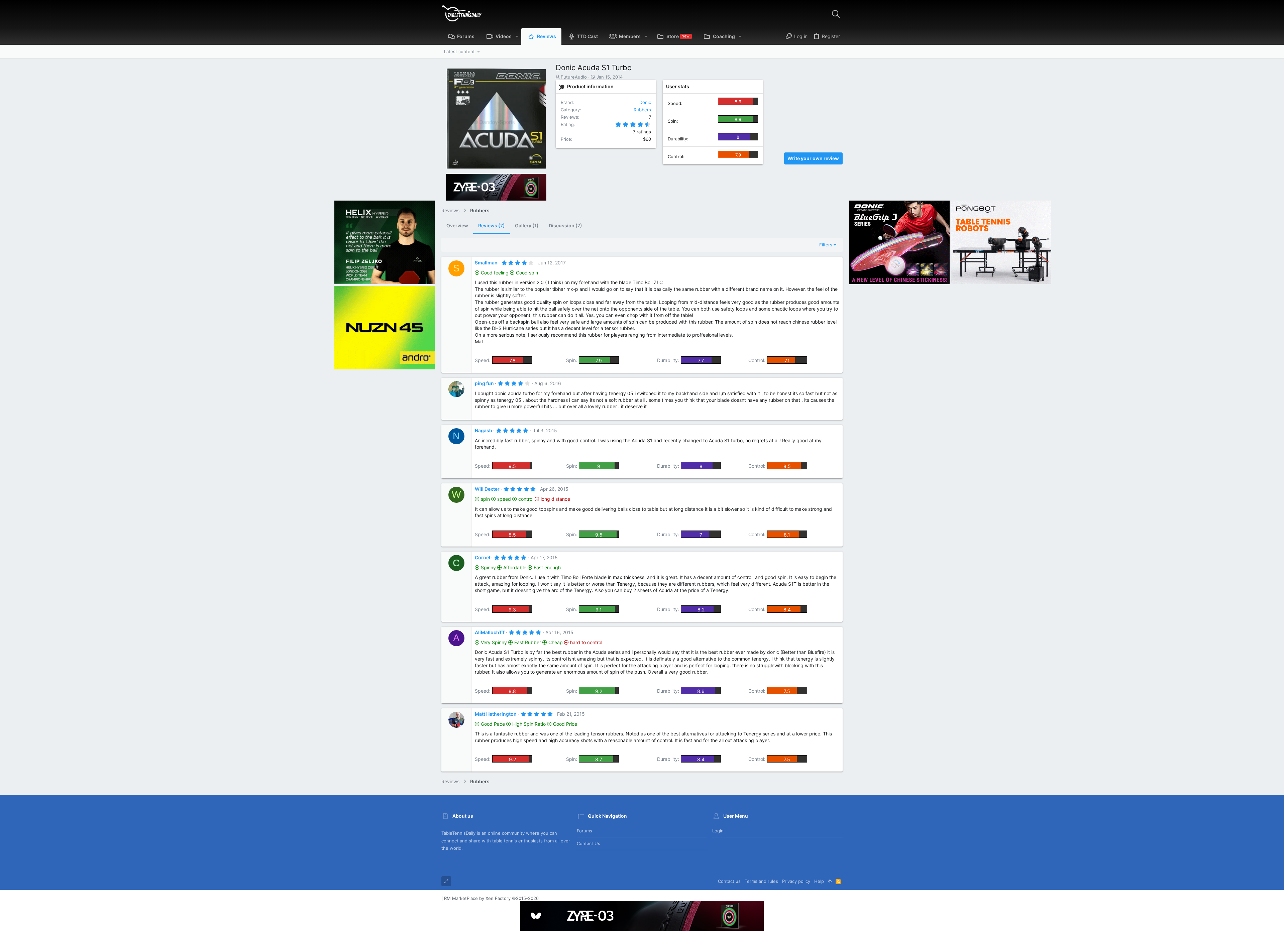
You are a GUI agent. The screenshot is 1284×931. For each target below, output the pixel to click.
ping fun (484, 383)
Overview (457, 225)
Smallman (486, 262)
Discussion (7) (565, 225)
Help (819, 881)
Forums (584, 830)
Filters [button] (825, 244)
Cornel (482, 557)
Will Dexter (487, 489)
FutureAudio (574, 77)
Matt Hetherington (496, 714)
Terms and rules (761, 881)
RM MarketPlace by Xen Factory (491, 898)
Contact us (588, 843)
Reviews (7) (491, 225)
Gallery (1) (527, 225)
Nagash (483, 430)
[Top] (830, 881)
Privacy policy (796, 881)
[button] (516, 36)
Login (718, 830)
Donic (645, 102)
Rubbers (642, 109)
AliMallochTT (490, 632)
